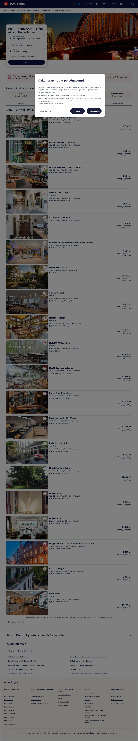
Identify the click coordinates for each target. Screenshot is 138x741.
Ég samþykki (94, 111)
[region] (70, 95)
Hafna (77, 111)
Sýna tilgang (45, 111)
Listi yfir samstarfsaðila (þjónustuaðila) (50, 103)
